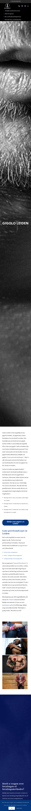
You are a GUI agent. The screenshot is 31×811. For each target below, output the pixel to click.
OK (11, 808)
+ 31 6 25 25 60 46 (16, 1)
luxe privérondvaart (20, 563)
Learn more (19, 808)
